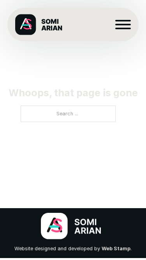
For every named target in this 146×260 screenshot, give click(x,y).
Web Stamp (116, 248)
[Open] (123, 24)
